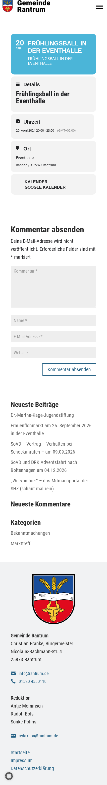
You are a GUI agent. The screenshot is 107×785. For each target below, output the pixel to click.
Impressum (22, 760)
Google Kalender (45, 187)
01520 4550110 (33, 681)
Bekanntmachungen (30, 533)
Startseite (20, 752)
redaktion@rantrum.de (38, 735)
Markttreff (20, 543)
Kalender (36, 182)
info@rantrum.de (34, 673)
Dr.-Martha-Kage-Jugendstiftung (42, 415)
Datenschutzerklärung (32, 768)
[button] (9, 776)
